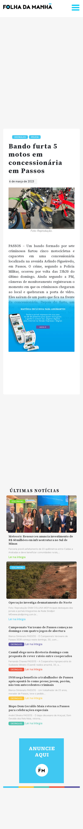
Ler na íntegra (17, 557)
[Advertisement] (41, 71)
